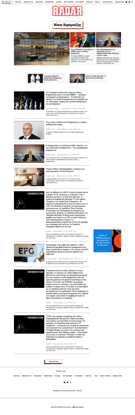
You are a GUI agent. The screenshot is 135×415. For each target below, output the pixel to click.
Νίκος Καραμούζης (67, 25)
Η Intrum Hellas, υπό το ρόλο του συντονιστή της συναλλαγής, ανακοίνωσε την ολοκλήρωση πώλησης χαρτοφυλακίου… (64, 180)
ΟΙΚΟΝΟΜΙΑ (39, 2)
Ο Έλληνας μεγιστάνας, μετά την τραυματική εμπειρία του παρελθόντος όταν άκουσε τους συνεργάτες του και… (66, 262)
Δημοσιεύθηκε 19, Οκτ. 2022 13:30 (64, 231)
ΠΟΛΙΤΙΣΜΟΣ (80, 2)
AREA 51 (97, 2)
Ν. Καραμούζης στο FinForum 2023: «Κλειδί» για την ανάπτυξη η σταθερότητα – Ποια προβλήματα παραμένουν (67, 147)
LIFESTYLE (89, 2)
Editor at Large (51, 259)
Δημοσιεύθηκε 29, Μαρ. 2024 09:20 (73, 108)
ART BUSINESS (68, 2)
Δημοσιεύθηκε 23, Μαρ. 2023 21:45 (68, 176)
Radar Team (50, 129)
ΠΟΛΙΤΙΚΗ (18, 2)
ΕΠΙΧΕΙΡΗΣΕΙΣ (49, 2)
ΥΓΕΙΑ (96, 376)
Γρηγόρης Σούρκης (53, 108)
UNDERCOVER (119, 2)
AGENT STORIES (105, 376)
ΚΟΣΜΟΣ (59, 2)
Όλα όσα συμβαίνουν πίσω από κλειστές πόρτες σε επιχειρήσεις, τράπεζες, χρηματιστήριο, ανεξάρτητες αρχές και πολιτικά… (67, 236)
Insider (48, 231)
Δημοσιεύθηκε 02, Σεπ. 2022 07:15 (70, 259)
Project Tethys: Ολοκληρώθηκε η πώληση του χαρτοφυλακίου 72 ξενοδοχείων (65, 170)
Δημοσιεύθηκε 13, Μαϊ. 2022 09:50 (64, 344)
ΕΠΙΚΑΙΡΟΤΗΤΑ (28, 2)
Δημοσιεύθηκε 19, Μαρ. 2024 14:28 (68, 129)
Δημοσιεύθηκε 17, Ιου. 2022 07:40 (64, 303)
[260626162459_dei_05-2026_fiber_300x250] (107, 240)
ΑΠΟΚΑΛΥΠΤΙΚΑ (107, 2)
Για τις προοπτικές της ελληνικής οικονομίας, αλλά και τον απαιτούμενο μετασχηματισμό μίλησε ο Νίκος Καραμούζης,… (67, 159)
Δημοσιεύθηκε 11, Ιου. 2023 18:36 (68, 155)
